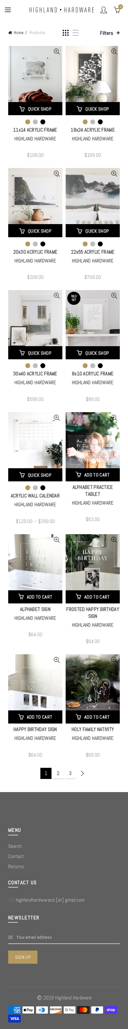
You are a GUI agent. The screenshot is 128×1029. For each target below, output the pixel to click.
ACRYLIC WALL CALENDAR (35, 496)
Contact (16, 856)
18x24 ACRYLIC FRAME (93, 130)
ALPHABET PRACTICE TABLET (93, 490)
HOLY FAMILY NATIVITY (93, 729)
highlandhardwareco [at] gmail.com (50, 899)
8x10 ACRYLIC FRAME (93, 373)
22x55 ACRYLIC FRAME (93, 252)
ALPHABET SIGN (35, 609)
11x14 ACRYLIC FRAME (35, 130)
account (104, 10)
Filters (106, 33)
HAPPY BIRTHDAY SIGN (35, 729)
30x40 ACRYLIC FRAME (35, 373)
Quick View (56, 51)
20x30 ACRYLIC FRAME (35, 252)
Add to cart (97, 475)
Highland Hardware (35, 138)
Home (19, 32)
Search (15, 846)
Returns (16, 866)
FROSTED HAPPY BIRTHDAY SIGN (92, 612)
